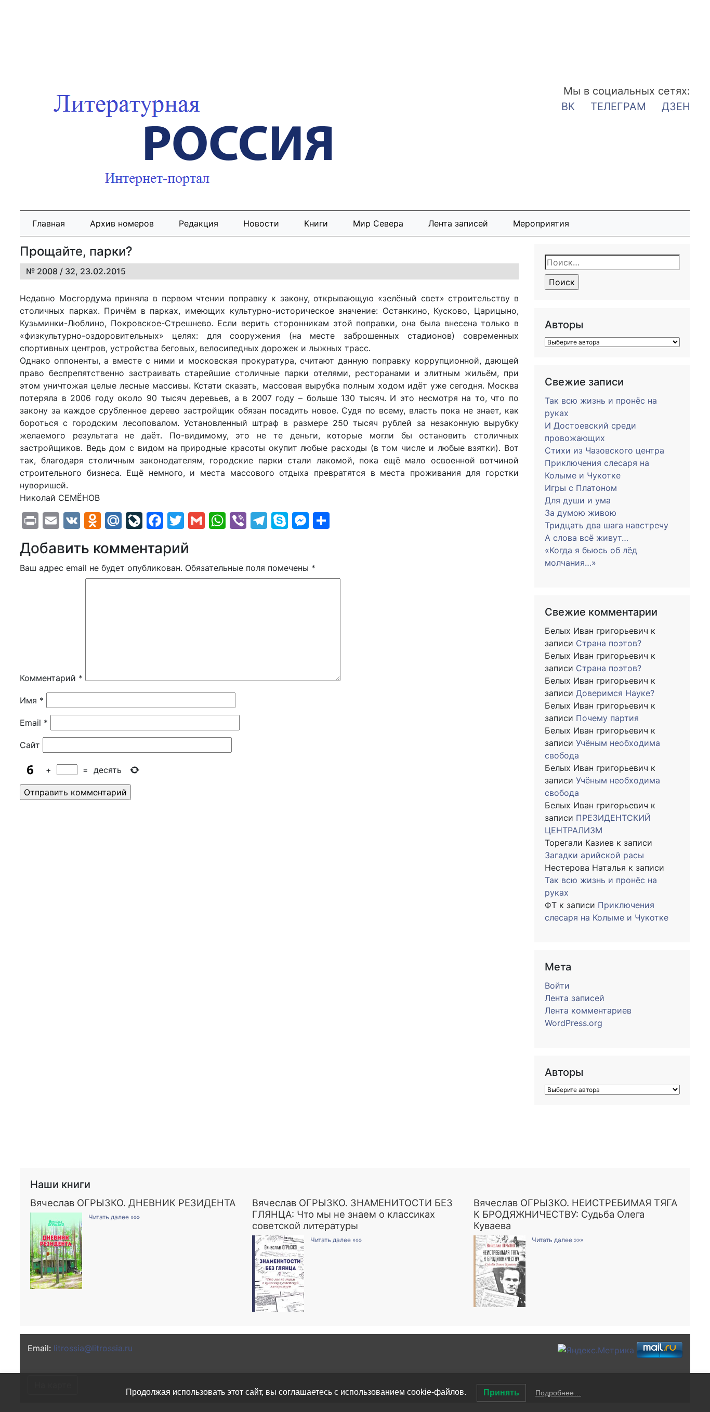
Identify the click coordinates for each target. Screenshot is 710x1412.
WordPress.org (573, 1023)
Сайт (30, 745)
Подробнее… (558, 1393)
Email (34, 722)
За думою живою (580, 513)
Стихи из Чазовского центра (604, 450)
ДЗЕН (676, 106)
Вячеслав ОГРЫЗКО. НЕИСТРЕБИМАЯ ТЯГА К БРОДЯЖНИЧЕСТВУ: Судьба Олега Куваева (575, 1214)
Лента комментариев (588, 1010)
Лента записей (458, 223)
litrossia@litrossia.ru (93, 1348)
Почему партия (607, 718)
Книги (316, 223)
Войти (557, 985)
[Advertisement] (83, 35)
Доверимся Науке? (615, 693)
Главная (48, 223)
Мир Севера (378, 223)
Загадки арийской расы (594, 855)
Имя (32, 700)
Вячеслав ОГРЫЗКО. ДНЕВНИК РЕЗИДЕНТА (132, 1202)
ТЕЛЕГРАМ (618, 106)
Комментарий (51, 678)
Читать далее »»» (114, 1217)
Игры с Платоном (581, 488)
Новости (261, 223)
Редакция (198, 223)
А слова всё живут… (586, 537)
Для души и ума (578, 500)
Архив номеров (122, 223)
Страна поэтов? (608, 643)
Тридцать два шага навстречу (606, 525)
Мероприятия (541, 223)
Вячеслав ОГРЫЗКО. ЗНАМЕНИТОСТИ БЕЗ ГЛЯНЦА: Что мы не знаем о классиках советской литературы (352, 1214)
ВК (568, 106)
